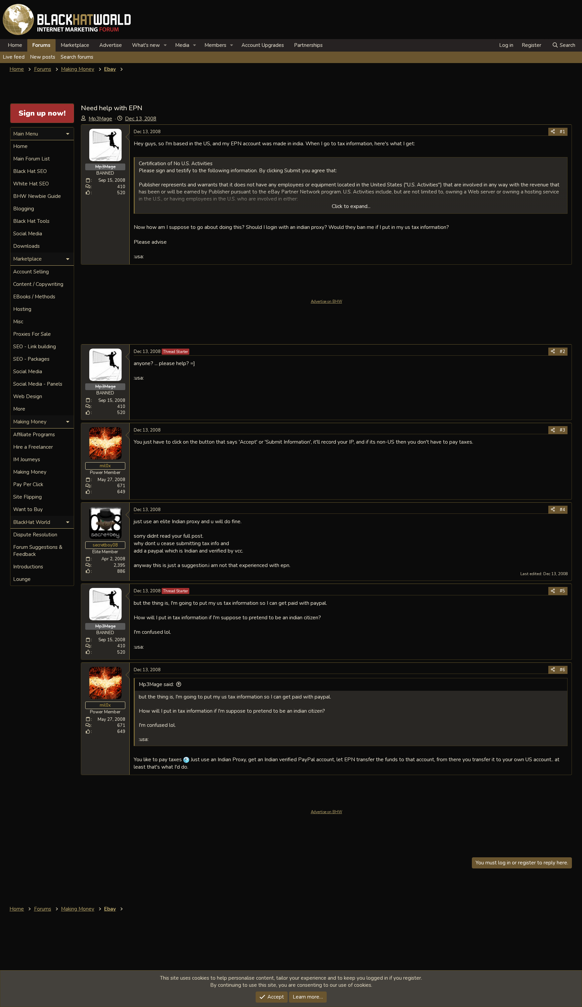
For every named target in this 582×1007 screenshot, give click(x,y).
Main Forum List (31, 158)
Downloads (26, 246)
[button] (165, 45)
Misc (18, 321)
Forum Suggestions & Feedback (37, 551)
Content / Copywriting (38, 284)
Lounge (22, 579)
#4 (562, 510)
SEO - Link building (34, 346)
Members (215, 45)
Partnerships (308, 45)
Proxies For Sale (32, 334)
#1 (562, 132)
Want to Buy (28, 509)
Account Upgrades (262, 45)
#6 (562, 670)
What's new (146, 45)
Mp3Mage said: (156, 684)
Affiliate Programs (34, 434)
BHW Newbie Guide (37, 196)
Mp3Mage (100, 118)
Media (182, 45)
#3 (562, 430)
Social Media (27, 233)
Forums (41, 45)
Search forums (77, 57)
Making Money (29, 472)
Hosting (22, 309)
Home (15, 45)
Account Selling (31, 271)
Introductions (28, 566)
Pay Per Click (28, 484)
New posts (42, 57)
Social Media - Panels (37, 384)
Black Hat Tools (31, 221)
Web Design (27, 396)
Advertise (110, 45)
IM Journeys (26, 459)
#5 (562, 591)
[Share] (552, 132)
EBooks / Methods (34, 296)
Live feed (14, 57)
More (19, 409)
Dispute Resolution (35, 534)
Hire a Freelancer (33, 447)
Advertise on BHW (326, 301)
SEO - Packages (31, 359)
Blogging (23, 208)
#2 (562, 352)
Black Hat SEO (30, 171)
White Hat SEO (31, 183)
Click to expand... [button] (351, 206)
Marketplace (75, 45)
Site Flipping (27, 497)
